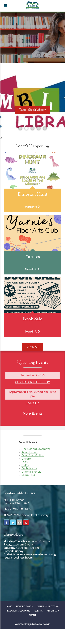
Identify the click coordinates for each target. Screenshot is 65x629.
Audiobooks (29, 468)
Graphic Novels (31, 471)
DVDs (25, 465)
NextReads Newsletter (35, 449)
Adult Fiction (29, 452)
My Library (53, 610)
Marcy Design (42, 624)
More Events (32, 413)
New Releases (24, 606)
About (32, 615)
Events (38, 610)
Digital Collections (48, 606)
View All (33, 347)
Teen (24, 462)
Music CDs (28, 475)
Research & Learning (18, 610)
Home (9, 606)
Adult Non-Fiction (32, 455)
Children (26, 458)
